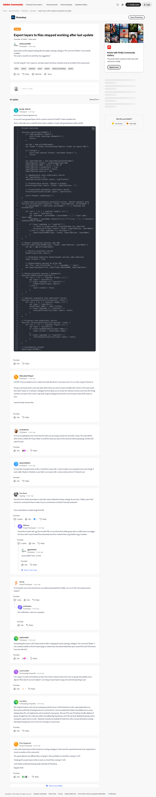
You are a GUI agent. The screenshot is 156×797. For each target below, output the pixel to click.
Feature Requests (66, 5)
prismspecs (27, 606)
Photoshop (25, 11)
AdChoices (113, 794)
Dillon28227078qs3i (26, 376)
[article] (54, 237)
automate (32, 68)
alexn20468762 (24, 463)
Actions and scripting (59, 68)
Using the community (40, 794)
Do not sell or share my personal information (92, 794)
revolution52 (24, 430)
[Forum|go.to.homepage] (13, 5)
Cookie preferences (70, 794)
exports (47, 68)
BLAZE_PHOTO (25, 109)
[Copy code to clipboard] (93, 128)
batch (16, 68)
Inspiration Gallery (81, 5)
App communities (14, 11)
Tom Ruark (23, 493)
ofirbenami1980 (25, 44)
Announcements (52, 5)
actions (23, 68)
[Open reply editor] (54, 88)
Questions (33, 11)
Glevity (21, 582)
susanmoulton (24, 671)
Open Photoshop (136, 17)
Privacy (60, 794)
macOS (70, 68)
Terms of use (52, 794)
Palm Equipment (25, 743)
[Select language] (123, 5)
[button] (133, 5)
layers (40, 68)
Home (5, 11)
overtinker (23, 701)
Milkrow (26, 525)
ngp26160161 (32, 549)
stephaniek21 (24, 637)
